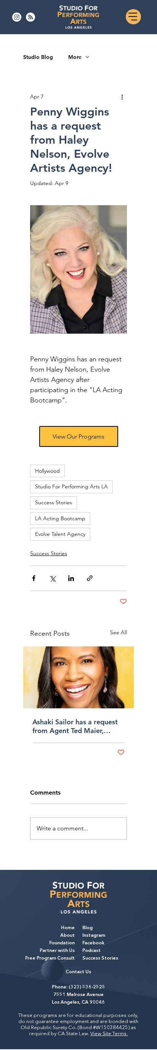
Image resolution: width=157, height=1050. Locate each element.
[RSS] (30, 17)
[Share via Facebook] (33, 578)
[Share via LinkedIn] (71, 578)
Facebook (93, 943)
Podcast (91, 951)
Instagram (93, 935)
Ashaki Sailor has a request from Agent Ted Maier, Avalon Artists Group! (75, 726)
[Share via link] (89, 578)
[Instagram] (16, 17)
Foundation (62, 943)
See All (118, 632)
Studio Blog (38, 57)
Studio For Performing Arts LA (71, 486)
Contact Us (78, 972)
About (67, 935)
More (75, 57)
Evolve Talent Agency (60, 534)
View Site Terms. (109, 1033)
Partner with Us (57, 951)
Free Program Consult (50, 958)
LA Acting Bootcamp (60, 518)
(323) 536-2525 (87, 987)
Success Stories (53, 502)
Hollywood (47, 470)
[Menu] (133, 16)
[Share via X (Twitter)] (52, 578)
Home (68, 928)
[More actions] (122, 96)
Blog (87, 928)
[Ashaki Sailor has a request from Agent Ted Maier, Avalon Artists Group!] (78, 677)
